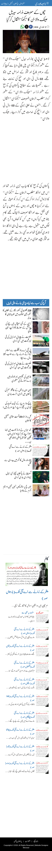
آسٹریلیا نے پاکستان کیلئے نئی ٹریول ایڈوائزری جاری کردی (18, 475)
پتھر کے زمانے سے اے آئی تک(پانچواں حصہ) (24, 715)
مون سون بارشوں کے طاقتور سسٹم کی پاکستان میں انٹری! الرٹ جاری (18, 392)
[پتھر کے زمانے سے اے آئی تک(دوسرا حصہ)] (42, 768)
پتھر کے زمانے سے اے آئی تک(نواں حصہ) (20, 648)
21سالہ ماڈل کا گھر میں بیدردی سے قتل (17, 462)
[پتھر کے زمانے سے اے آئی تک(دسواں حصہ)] (42, 634)
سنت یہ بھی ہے (28, 612)
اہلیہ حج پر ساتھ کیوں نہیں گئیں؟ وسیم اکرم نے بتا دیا (17, 488)
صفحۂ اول (22, 3)
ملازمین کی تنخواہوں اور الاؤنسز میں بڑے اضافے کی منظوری (19, 378)
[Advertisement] (26, 150)
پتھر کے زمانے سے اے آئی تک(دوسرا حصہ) (20, 765)
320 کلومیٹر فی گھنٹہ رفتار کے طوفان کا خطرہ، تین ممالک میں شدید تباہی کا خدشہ (17, 314)
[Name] (48, 3)
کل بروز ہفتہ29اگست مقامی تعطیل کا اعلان (17, 418)
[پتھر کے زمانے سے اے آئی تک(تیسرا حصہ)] (42, 751)
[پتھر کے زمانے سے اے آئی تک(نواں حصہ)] (42, 651)
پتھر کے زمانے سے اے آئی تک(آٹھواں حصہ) (24, 664)
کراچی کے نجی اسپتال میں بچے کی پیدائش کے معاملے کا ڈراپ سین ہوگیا (18, 327)
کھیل (10, 3)
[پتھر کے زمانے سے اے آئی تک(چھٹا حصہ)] (42, 701)
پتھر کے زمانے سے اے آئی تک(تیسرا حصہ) (20, 748)
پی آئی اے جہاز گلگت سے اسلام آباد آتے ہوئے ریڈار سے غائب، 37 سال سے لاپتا (17, 354)
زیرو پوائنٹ (4, 3)
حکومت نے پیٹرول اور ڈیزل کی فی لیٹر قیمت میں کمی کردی (18, 338)
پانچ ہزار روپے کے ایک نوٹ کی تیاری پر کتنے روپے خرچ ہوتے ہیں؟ (17, 405)
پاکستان (16, 3)
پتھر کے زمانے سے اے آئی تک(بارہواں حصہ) (20, 448)
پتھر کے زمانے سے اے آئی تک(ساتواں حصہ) (24, 681)
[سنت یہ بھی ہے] (42, 617)
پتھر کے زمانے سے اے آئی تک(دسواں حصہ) (24, 631)
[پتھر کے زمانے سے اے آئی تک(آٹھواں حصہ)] (42, 668)
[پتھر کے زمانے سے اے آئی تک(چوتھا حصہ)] (42, 735)
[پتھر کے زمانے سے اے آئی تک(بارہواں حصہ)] (27, 575)
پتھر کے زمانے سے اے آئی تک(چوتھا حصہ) (20, 731)
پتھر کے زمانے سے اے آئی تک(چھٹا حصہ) (21, 698)
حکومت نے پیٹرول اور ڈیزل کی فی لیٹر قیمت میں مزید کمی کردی (18, 365)
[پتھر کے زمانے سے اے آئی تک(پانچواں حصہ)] (42, 718)
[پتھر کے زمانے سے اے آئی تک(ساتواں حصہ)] (42, 684)
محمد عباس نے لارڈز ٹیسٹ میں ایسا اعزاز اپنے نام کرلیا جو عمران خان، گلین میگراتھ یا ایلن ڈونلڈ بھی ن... (18, 435)
